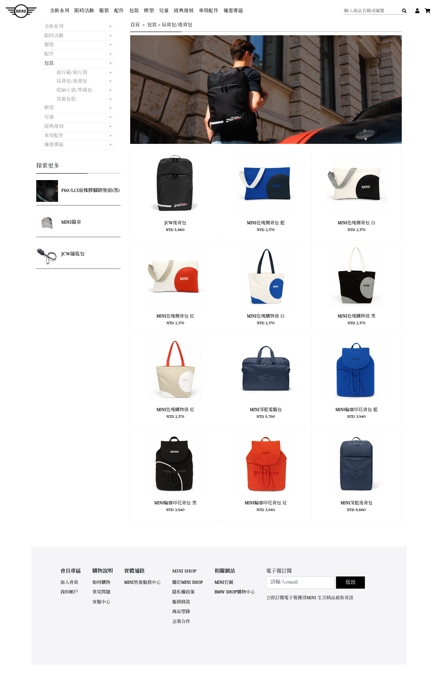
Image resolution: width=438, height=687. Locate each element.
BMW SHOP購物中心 (235, 592)
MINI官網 (224, 582)
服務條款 (181, 602)
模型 (149, 11)
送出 (350, 582)
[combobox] (300, 582)
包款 (134, 11)
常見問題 (101, 592)
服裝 (104, 11)
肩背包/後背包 (71, 81)
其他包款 (66, 99)
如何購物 (101, 582)
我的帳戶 (69, 592)
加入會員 (69, 582)
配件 (119, 11)
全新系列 (59, 11)
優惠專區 (233, 11)
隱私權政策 (183, 592)
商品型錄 (181, 611)
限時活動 (84, 11)
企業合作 (181, 621)
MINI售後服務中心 (142, 582)
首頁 (135, 25)
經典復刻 (183, 11)
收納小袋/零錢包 (74, 90)
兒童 (164, 11)
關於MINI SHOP (187, 582)
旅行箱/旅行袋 (71, 72)
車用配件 (208, 11)
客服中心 (101, 602)
